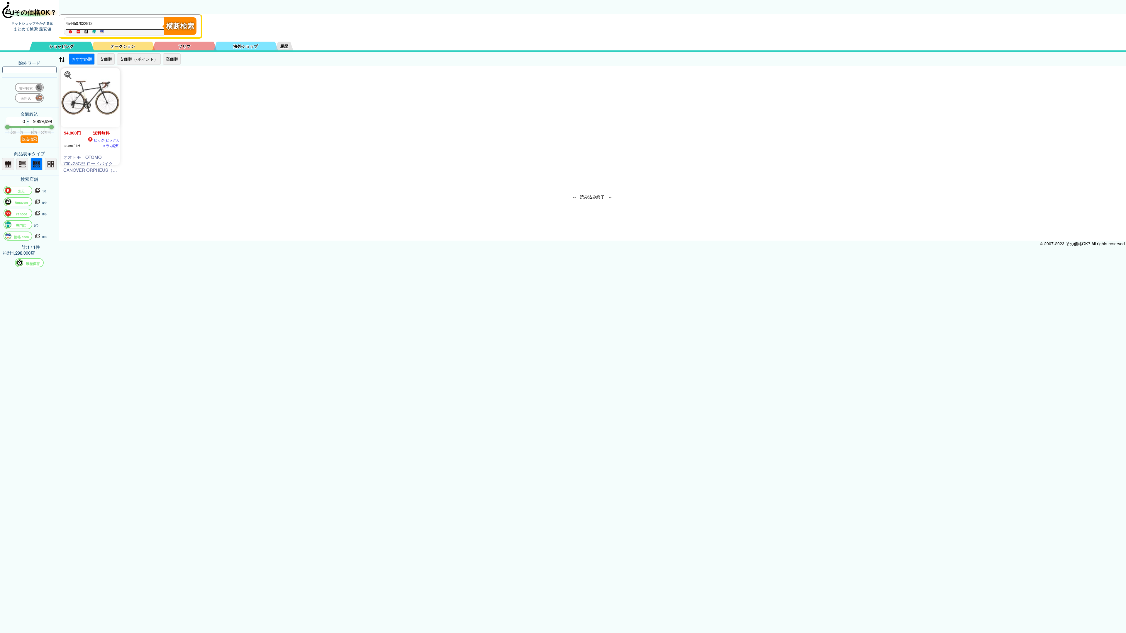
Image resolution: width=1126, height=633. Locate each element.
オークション (123, 46)
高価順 (172, 59)
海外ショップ (245, 46)
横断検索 (180, 26)
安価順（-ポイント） (139, 59)
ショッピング (61, 46)
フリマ (184, 46)
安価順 (106, 59)
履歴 (284, 46)
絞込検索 (29, 139)
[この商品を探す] (68, 75)
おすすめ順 (82, 59)
